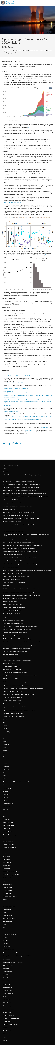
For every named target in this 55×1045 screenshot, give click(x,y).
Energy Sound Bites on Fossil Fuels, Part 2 (13, 620)
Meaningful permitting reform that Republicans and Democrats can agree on (21, 503)
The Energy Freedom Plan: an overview (12, 573)
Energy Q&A (6, 977)
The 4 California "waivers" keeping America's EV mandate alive (18, 481)
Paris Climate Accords (8, 1030)
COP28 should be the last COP (10, 678)
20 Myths (5, 813)
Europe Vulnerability (8, 841)
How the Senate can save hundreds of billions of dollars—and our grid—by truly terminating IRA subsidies (26, 534)
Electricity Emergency (8, 803)
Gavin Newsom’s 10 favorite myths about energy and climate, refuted (20, 675)
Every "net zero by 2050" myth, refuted (12, 691)
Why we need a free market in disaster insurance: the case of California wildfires (22, 545)
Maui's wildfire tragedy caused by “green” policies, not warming (18, 694)
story (4, 753)
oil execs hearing (7, 903)
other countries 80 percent (9, 906)
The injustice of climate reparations (11, 579)
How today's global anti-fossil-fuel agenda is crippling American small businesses (23, 688)
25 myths (5, 791)
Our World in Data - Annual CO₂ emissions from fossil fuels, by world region (21, 375)
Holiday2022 (6, 769)
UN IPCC (5, 931)
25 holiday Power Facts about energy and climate (15, 672)
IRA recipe (5, 797)
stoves (4, 747)
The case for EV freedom (9, 663)
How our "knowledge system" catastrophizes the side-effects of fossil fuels (21, 518)
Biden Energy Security (8, 1015)
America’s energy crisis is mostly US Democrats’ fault (16, 781)
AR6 (4, 927)
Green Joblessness (7, 915)
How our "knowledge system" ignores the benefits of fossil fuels (18, 524)
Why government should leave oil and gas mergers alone (17, 629)
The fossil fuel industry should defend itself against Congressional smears (21, 638)
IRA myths (5, 800)
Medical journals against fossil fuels (11, 874)
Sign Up (5, 1040)
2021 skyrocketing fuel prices (10, 878)
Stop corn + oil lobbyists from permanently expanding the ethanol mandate (21, 484)
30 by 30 (5, 937)
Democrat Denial (7, 831)
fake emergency (7, 788)
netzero (5, 763)
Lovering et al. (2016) (8, 391)
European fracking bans (9, 918)
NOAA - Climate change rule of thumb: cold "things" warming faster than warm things (23, 419)
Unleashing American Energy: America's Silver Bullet (16, 576)
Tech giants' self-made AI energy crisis (12, 635)
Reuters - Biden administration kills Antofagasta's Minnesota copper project (20, 399)
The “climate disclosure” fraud (10, 654)
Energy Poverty (7, 1005)
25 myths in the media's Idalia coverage (12, 697)
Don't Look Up (6, 859)
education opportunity (8, 825)
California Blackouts (8, 990)
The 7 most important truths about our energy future (16, 682)
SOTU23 (5, 741)
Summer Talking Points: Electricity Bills (12, 604)
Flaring (5, 1027)
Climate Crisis (6, 999)
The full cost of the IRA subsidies (11, 567)
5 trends (5, 785)
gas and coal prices (7, 921)
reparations (6, 766)
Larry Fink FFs (6, 853)
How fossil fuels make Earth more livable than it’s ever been (17, 506)
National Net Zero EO (8, 844)
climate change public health (10, 871)
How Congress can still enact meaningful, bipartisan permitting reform (20, 490)
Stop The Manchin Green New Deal (12, 202)
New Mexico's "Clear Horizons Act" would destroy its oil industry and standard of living (24, 493)
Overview (5, 471)
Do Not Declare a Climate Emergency (12, 700)
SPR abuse (5, 735)
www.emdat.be (44, 427)
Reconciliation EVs (7, 887)
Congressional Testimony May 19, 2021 (12, 962)
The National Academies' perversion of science (14, 528)
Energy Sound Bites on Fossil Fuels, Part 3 (13, 617)
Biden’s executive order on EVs (10, 952)
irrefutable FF (6, 806)
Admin (4, 1037)
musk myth (6, 744)
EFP (4, 816)
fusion (4, 756)
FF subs (5, 719)
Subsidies (5, 1034)
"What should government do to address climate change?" (17, 660)
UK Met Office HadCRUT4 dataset (11, 411)
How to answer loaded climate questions (13, 713)
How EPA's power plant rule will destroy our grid (15, 632)
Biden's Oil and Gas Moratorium (11, 1018)
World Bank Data (28, 436)
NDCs (4, 924)
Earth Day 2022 (7, 828)
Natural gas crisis (7, 909)
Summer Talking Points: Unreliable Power (13, 610)
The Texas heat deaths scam (10, 601)
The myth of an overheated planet (11, 703)
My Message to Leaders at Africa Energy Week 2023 (16, 685)
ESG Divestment (7, 959)
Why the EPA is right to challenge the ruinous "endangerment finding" (20, 564)
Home (4, 468)
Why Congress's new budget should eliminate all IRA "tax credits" (19, 548)
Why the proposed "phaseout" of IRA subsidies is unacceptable (18, 542)
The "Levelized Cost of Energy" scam (12, 521)
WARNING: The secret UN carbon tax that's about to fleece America (20, 551)
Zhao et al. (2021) (7, 405)
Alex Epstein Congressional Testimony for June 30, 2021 (17, 956)
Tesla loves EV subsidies (9, 509)
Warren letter (6, 868)
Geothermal (6, 838)
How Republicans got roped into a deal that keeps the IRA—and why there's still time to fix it (25, 539)
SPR (4, 778)
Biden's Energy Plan (8, 987)
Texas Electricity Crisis (8, 965)
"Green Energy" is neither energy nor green (13, 716)
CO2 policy (6, 809)
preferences (6, 760)
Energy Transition (7, 968)
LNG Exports (6, 943)
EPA (4, 772)
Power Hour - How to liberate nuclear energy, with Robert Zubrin (18, 392)
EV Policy (5, 725)
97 (3, 738)
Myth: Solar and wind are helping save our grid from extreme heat (19, 710)
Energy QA (6, 794)
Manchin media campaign (9, 847)
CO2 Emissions (7, 1002)
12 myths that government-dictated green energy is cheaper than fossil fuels (21, 595)
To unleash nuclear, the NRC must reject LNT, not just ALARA (18, 478)
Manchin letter (6, 865)
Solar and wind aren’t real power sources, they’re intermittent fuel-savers (21, 487)
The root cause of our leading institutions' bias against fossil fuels (19, 512)
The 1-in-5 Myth (7, 1012)
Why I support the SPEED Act (10, 499)
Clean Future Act (7, 1021)
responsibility (6, 731)
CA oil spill (5, 912)
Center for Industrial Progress (10, 465)
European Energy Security (9, 834)
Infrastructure (6, 946)
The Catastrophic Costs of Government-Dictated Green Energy (18, 592)
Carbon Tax (6, 974)
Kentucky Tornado (7, 862)
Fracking (5, 996)
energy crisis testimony (8, 822)
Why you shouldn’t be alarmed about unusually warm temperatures (19, 645)
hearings (5, 750)
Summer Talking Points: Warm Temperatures (14, 607)
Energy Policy (6, 984)
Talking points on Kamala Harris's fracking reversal (15, 598)
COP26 (5, 899)
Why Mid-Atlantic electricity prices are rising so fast (16, 515)
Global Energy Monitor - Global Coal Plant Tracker (15, 388)
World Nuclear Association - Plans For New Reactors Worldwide (18, 395)
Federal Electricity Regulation (10, 1024)
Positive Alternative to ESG (10, 934)
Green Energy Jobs (7, 971)
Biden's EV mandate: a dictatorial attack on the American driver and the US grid (22, 642)
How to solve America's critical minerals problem (15, 651)
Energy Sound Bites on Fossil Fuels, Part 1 (13, 623)
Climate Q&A (6, 981)
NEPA (4, 881)
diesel (4, 775)
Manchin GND (6, 819)
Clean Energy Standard (8, 949)
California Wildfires (8, 993)
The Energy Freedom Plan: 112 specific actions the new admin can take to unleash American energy (27, 570)
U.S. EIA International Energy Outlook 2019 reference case (17, 382)
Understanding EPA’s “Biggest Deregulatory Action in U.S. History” (19, 557)
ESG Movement (7, 856)
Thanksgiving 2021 (7, 884)
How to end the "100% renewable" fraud (13, 531)
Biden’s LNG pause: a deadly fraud (11, 666)
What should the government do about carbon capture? (16, 648)
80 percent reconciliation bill (10, 896)
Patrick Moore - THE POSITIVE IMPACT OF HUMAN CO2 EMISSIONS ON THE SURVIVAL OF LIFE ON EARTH (28, 416)
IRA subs (5, 728)
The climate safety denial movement (12, 669)
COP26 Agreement (8, 890)
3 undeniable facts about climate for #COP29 (14, 582)
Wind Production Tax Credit (10, 1009)
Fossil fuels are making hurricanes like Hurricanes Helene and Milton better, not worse (24, 589)
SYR (4, 722)
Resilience (5, 940)
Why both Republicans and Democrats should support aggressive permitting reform (23, 474)
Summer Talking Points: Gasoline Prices (12, 613)
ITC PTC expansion (7, 893)
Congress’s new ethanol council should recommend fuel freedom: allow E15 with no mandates (26, 496)
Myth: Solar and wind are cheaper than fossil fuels (15, 707)
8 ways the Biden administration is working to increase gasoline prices (20, 626)
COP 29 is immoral (7, 585)
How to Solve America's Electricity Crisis (13, 560)
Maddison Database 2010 (29, 430)
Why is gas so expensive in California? (12, 554)
